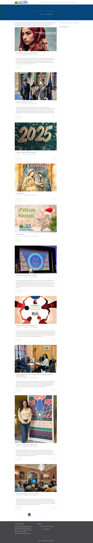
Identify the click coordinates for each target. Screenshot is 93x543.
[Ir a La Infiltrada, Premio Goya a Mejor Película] (36, 39)
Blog (66, 2)
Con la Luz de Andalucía (48, 14)
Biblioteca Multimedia (72, 2)
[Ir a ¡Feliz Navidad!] (36, 177)
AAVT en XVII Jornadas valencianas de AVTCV (23, 533)
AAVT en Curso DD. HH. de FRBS (20, 531)
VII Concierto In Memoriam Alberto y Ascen (27, 445)
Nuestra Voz (61, 2)
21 (47, 514)
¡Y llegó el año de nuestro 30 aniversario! (26, 152)
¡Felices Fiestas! (20, 234)
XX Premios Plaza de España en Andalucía (26, 275)
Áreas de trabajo (55, 2)
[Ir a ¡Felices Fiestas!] (36, 218)
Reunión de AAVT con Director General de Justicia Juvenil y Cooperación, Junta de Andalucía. (34, 375)
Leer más (18, 67)
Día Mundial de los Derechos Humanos (26, 325)
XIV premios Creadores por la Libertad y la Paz (27, 493)
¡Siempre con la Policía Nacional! (24, 102)
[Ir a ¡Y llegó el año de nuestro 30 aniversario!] (36, 136)
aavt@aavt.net (47, 529)
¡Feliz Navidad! (20, 193)
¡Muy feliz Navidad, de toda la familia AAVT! (22, 528)
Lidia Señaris (25, 54)
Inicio (41, 14)
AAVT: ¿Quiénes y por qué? (45, 2)
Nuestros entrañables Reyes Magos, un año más (23, 526)
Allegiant (45, 540)
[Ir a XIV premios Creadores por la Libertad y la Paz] (36, 478)
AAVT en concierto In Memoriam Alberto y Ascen (23, 529)
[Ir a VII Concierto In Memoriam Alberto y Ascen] (36, 419)
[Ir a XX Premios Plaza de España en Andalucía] (36, 259)
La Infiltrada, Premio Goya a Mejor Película (27, 53)
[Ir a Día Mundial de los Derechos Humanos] (36, 310)
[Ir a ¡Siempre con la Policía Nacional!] (36, 86)
